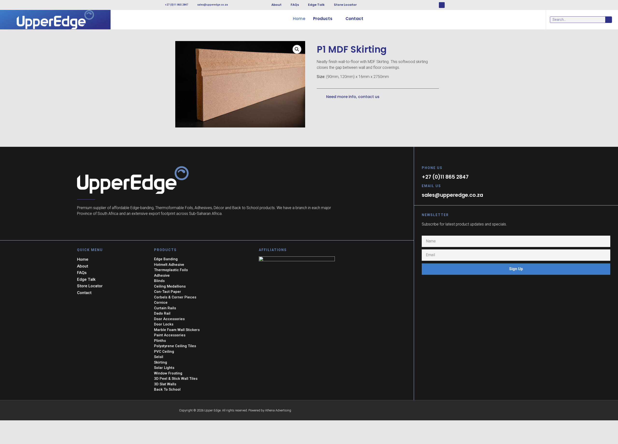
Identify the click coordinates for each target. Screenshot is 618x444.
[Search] (608, 20)
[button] (297, 49)
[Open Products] (336, 19)
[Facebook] (442, 5)
